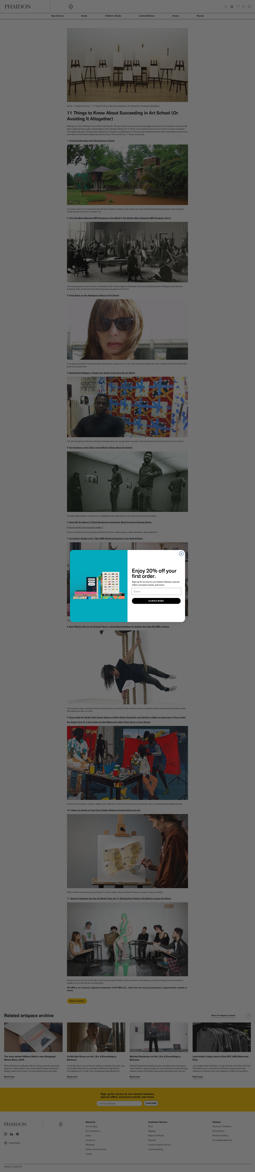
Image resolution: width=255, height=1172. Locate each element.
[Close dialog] (181, 553)
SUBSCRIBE (156, 600)
